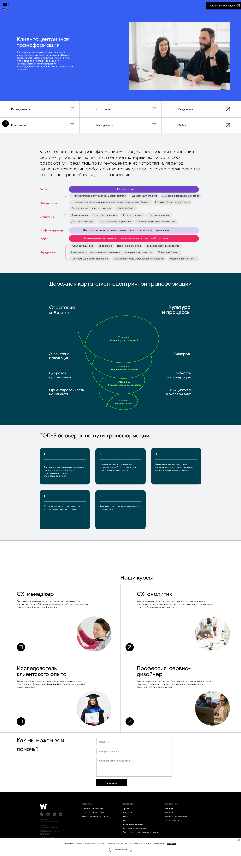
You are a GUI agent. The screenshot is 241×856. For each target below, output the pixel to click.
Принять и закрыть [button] (120, 849)
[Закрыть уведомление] (239, 840)
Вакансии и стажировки (176, 816)
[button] (236, 5)
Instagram (44, 825)
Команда (169, 809)
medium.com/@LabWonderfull (95, 816)
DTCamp (127, 820)
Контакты (169, 812)
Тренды (126, 809)
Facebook (44, 819)
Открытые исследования (134, 828)
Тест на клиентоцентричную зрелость (140, 832)
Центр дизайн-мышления (93, 812)
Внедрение (185, 109)
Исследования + (22, 109)
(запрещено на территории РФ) (49, 821)
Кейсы (182, 125)
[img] (6, 6)
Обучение (127, 812)
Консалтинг (18, 125)
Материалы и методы (133, 824)
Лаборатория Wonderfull (93, 808)
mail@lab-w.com (172, 820)
